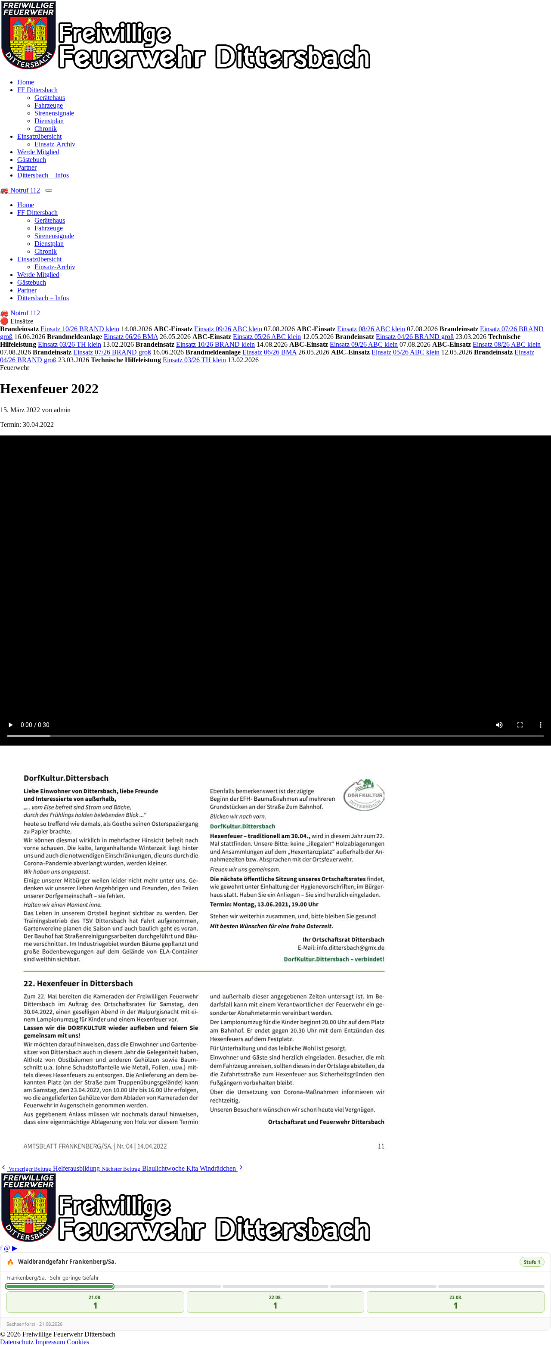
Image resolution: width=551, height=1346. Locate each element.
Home (25, 82)
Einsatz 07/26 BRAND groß (112, 352)
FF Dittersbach (37, 89)
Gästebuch (31, 159)
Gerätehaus (49, 97)
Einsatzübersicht (39, 136)
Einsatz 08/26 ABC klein (371, 329)
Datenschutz (17, 1342)
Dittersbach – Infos (43, 175)
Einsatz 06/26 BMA (131, 336)
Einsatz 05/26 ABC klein (267, 336)
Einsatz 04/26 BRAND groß (415, 336)
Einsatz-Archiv (54, 144)
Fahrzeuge (48, 105)
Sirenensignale (54, 113)
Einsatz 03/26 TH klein (69, 344)
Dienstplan (49, 120)
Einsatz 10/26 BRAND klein (79, 329)
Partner (27, 167)
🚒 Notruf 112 (20, 313)
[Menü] (48, 190)
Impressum (50, 1342)
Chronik (45, 128)
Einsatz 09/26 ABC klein (228, 329)
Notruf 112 (20, 190)
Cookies (78, 1342)
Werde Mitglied (38, 151)
